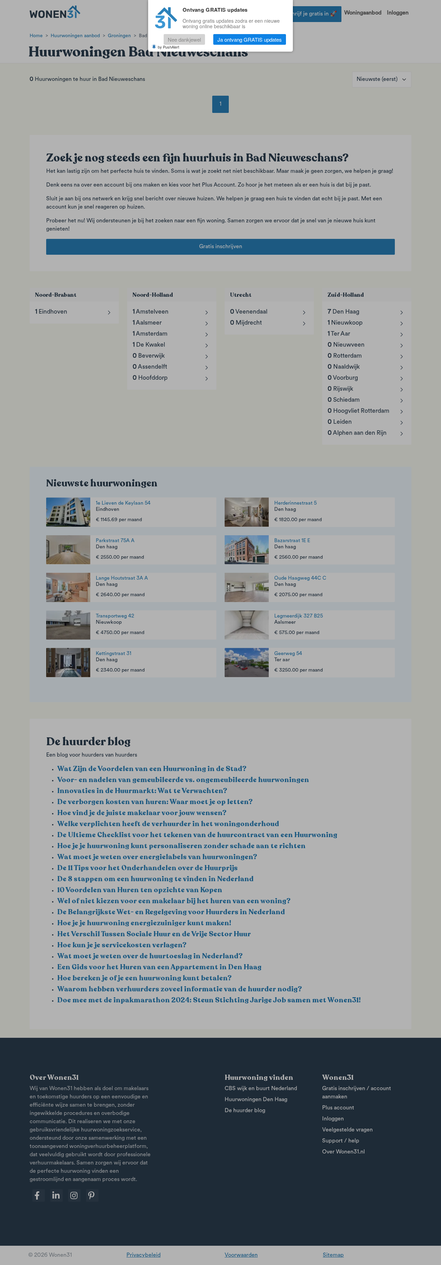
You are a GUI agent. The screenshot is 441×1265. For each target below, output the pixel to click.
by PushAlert (168, 47)
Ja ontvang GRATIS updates (249, 39)
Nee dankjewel (184, 39)
